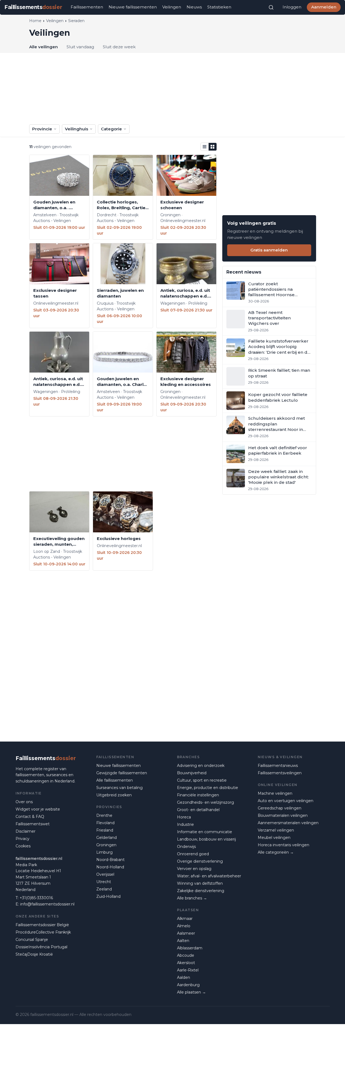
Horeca (184, 817)
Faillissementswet (33, 823)
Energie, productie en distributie (207, 787)
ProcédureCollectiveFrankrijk (43, 932)
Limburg (104, 852)
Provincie (42, 128)
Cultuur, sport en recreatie (202, 780)
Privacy (22, 838)
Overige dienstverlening (200, 861)
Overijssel (105, 874)
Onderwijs (186, 846)
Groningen (106, 844)
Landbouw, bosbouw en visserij (206, 839)
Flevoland (105, 822)
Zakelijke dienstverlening (200, 890)
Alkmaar (185, 918)
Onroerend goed (193, 853)
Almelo (183, 925)
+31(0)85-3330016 (36, 897)
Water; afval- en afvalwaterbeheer (209, 876)
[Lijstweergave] (204, 147)
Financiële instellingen (198, 795)
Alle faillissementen (114, 780)
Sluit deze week (119, 46)
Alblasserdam (189, 948)
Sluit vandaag (80, 46)
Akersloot (186, 962)
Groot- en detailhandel (198, 809)
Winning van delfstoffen (200, 883)
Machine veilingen (275, 793)
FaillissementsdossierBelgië (42, 924)
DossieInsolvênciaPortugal (41, 946)
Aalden (183, 977)
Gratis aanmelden (269, 250)
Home (35, 20)
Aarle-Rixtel (188, 970)
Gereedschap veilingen (279, 808)
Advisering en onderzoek (200, 765)
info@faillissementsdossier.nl (47, 904)
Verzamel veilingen (276, 830)
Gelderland (106, 837)
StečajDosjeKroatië (34, 954)
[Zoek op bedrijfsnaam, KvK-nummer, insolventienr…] (271, 7)
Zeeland (104, 889)
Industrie (185, 824)
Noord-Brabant (110, 859)
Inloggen (292, 7)
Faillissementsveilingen (280, 772)
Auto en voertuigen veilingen (285, 800)
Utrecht (103, 881)
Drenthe (104, 815)
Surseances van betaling (119, 787)
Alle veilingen (43, 46)
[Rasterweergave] (213, 147)
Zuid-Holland (108, 896)
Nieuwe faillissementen (133, 7)
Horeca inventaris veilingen (283, 844)
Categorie (111, 128)
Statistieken (219, 7)
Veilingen (171, 7)
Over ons (24, 801)
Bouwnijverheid (191, 772)
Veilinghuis (76, 128)
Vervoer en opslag (194, 868)
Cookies (23, 846)
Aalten (183, 940)
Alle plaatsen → (191, 992)
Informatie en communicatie (204, 831)
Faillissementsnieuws (278, 765)
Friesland (104, 830)
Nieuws (194, 7)
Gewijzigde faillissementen (121, 772)
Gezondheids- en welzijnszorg (205, 802)
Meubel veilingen (274, 837)
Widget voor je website (38, 809)
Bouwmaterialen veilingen (283, 815)
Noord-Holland (110, 867)
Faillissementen (87, 7)
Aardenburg (188, 984)
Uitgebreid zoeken (114, 795)
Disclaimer (25, 831)
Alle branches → (192, 898)
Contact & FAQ (30, 816)
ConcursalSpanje (32, 939)
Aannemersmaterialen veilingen (288, 822)
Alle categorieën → (276, 852)
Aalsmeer (186, 933)
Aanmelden (323, 7)
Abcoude (185, 955)
